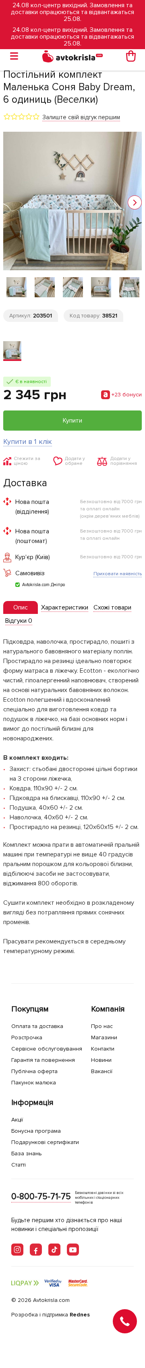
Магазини (104, 1037)
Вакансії (101, 1071)
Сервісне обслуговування (46, 1048)
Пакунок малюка (33, 1082)
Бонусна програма (36, 1131)
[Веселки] (12, 351)
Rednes (80, 1314)
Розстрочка (26, 1037)
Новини (101, 1060)
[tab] (20, 607)
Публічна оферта (34, 1071)
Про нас (102, 1026)
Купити (72, 421)
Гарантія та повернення (43, 1060)
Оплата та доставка (37, 1026)
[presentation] (20, 607)
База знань (26, 1153)
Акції (17, 1119)
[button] (135, 202)
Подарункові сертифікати (45, 1142)
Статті (18, 1164)
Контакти (102, 1048)
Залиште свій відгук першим (81, 117)
